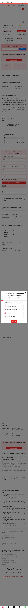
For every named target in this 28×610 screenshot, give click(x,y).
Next (13, 321)
